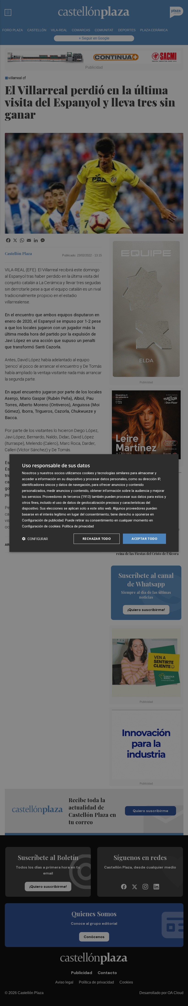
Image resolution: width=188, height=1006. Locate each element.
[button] (35, 538)
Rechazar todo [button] (97, 538)
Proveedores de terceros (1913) (67, 497)
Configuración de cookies (41, 526)
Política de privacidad (78, 526)
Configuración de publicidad (43, 520)
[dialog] (94, 503)
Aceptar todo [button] (144, 538)
